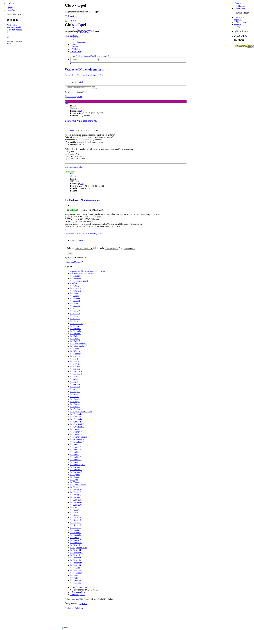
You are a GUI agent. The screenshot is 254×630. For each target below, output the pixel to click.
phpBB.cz (83, 603)
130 (81, 183)
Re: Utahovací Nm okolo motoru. (83, 200)
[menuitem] (10, 8)
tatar (66, 104)
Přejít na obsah (71, 16)
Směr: (121, 248)
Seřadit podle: (99, 248)
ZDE (9, 44)
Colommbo (69, 172)
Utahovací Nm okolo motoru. (84, 69)
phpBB (79, 599)
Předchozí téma (83, 75)
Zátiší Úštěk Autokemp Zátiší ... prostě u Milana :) (14, 28)
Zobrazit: (71, 248)
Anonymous (239, 3)
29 (81, 111)
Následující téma (96, 75)
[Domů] (70, 21)
